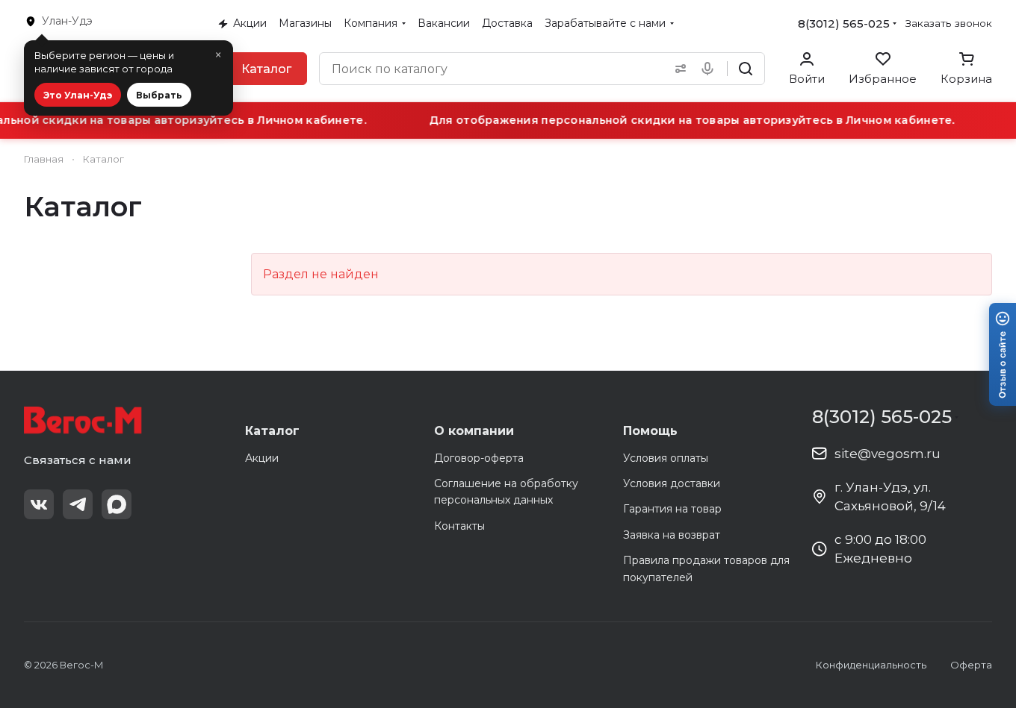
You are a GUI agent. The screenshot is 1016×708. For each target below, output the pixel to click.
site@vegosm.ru (887, 453)
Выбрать (159, 95)
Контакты (459, 526)
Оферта (971, 665)
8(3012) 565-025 (844, 23)
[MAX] (116, 504)
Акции (262, 458)
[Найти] (745, 68)
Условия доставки (671, 483)
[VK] (39, 504)
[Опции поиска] (677, 68)
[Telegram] (78, 504)
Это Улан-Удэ (77, 95)
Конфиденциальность (871, 665)
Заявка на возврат (671, 535)
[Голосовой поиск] (710, 68)
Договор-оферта (479, 458)
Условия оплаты (665, 458)
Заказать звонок (948, 23)
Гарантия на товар (672, 509)
